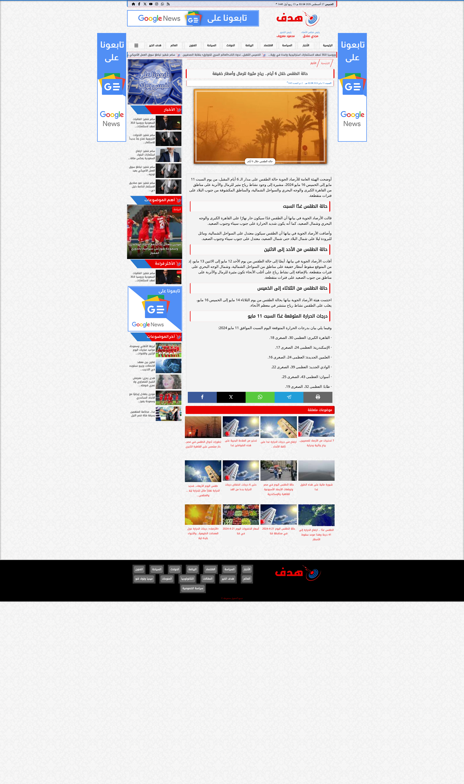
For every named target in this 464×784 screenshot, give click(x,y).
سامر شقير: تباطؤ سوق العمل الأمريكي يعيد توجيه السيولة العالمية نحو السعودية (185, 54)
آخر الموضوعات (161, 336)
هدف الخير (155, 45)
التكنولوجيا (187, 578)
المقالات (207, 578)
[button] (135, 234)
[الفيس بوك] (139, 4)
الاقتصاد (268, 45)
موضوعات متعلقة (320, 410)
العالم (174, 45)
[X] (231, 397)
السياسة (287, 45)
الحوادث (230, 45)
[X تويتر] (145, 4)
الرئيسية (328, 45)
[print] (317, 397)
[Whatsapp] (162, 4)
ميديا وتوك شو (144, 578)
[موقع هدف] (298, 19)
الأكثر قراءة (165, 263)
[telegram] (289, 397)
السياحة (211, 45)
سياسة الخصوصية (193, 588)
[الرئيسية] (133, 4)
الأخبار (306, 45)
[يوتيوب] (151, 4)
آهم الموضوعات (159, 200)
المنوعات (167, 578)
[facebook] (202, 397)
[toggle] (136, 45)
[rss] (168, 4)
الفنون (193, 45)
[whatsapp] (260, 397)
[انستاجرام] (157, 4)
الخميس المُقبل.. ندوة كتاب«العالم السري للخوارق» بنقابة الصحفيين (280, 54)
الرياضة (249, 45)
